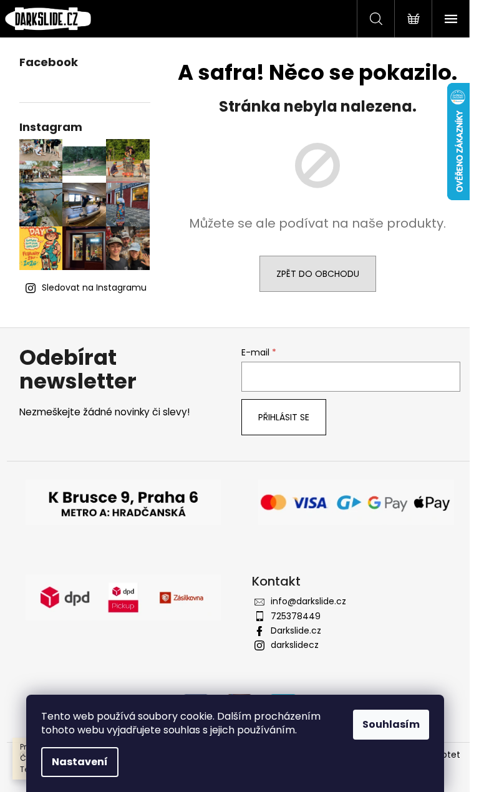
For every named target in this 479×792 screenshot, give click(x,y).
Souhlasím (391, 724)
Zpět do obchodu (317, 274)
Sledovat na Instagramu (94, 287)
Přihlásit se (283, 417)
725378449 (296, 616)
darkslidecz (295, 645)
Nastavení (80, 762)
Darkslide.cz (296, 630)
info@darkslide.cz (308, 601)
